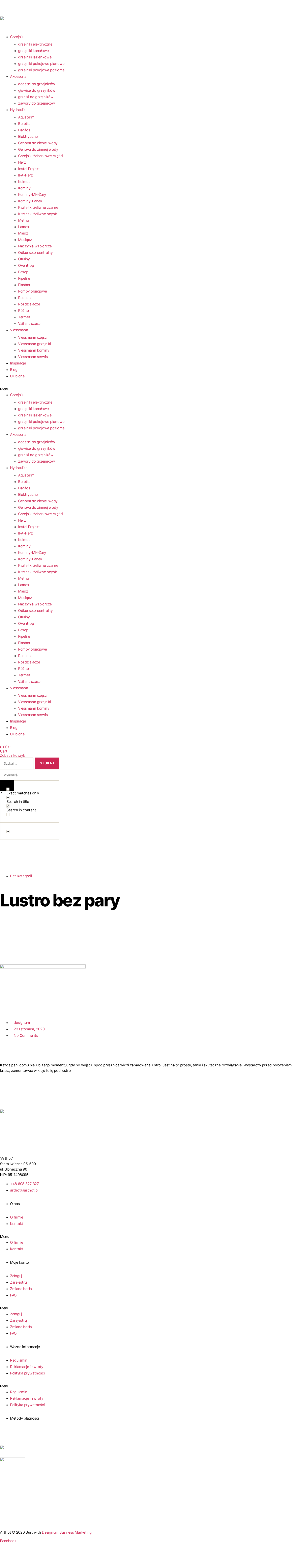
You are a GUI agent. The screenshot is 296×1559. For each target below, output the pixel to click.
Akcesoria (18, 76)
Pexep (23, 272)
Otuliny (24, 259)
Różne (23, 310)
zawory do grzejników (36, 103)
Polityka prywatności (27, 1373)
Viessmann (19, 330)
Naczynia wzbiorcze (35, 246)
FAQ (13, 1295)
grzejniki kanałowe (33, 51)
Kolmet (24, 182)
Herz (22, 162)
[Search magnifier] (7, 785)
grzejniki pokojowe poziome (41, 70)
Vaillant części (29, 323)
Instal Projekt (29, 169)
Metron (24, 220)
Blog (14, 369)
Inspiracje (18, 363)
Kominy (24, 188)
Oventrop (26, 265)
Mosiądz (25, 240)
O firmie (16, 1217)
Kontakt (16, 1224)
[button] (59, 389)
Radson (24, 298)
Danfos (24, 130)
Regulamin (18, 1360)
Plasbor (24, 285)
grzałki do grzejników (35, 97)
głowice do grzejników (36, 90)
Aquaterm (26, 117)
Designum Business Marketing (67, 1532)
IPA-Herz (25, 175)
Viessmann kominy (33, 350)
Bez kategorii (21, 876)
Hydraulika (18, 110)
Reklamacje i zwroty (26, 1367)
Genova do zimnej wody (38, 149)
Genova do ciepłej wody (38, 143)
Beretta (24, 123)
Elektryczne (28, 136)
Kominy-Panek (30, 201)
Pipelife (24, 278)
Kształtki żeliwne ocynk (37, 214)
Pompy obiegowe (32, 291)
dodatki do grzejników (36, 84)
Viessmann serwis (33, 357)
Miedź (23, 233)
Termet (24, 317)
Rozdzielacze (29, 304)
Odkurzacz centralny (35, 252)
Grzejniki (17, 37)
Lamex (23, 227)
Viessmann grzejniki (34, 344)
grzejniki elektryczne (35, 44)
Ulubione (17, 376)
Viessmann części (33, 337)
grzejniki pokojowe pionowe (41, 63)
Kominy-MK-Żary (32, 194)
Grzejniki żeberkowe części (40, 156)
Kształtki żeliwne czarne (38, 207)
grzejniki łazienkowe (35, 57)
